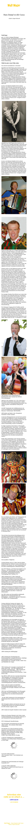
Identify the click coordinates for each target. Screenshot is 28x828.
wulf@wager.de (14, 799)
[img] (14, 5)
